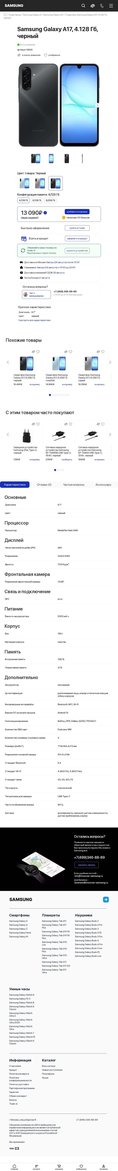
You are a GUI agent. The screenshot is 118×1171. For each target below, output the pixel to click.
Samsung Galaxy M (18, 936)
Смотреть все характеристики (34, 320)
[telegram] (106, 899)
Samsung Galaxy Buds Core (88, 948)
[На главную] (20, 901)
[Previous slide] (20, 105)
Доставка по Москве (35, 262)
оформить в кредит (77, 238)
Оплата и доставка (19, 1084)
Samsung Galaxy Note (20, 932)
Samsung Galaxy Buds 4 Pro (89, 944)
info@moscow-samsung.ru (89, 876)
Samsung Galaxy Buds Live (88, 956)
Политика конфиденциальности (20, 1079)
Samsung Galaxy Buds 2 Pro (88, 925)
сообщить (67, 459)
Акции (45, 1077)
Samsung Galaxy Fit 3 (19, 998)
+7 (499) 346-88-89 (87, 1119)
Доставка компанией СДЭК (38, 272)
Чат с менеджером (36, 294)
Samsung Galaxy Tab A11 (54, 921)
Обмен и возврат (18, 1096)
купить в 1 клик (77, 228)
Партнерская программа (22, 1088)
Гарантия (13, 1092)
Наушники (83, 915)
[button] (36, 1167)
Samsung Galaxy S (18, 921)
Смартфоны (19, 915)
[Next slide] (97, 105)
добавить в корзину (77, 211)
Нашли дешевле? (30, 217)
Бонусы (13, 1099)
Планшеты (51, 915)
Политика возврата (19, 1073)
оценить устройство (77, 250)
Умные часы (19, 989)
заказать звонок (86, 865)
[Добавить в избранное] (38, 351)
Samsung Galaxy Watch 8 (21, 1002)
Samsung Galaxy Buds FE (87, 952)
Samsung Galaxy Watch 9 (21, 994)
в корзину (35, 384)
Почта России (31, 277)
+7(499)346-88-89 (89, 857)
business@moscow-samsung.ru (91, 882)
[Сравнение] (33, 351)
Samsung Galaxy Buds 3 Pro (88, 936)
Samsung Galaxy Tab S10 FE (56, 931)
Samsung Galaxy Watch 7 (21, 1033)
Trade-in (13, 1103)
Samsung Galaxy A (18, 925)
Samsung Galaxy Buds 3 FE (88, 932)
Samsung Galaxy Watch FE (22, 1037)
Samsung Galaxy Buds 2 (87, 921)
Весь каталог (49, 1066)
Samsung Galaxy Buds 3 (87, 928)
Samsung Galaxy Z (18, 928)
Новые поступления (52, 1070)
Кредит (13, 1070)
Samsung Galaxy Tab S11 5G (56, 965)
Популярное (48, 1073)
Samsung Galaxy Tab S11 (54, 962)
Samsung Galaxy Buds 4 (87, 940)
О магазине (15, 1066)
